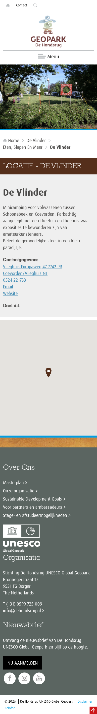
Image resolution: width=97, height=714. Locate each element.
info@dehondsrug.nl (22, 610)
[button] (48, 372)
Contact (21, 5)
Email (8, 286)
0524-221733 (14, 280)
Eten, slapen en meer (23, 147)
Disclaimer (85, 701)
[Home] (8, 5)
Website (10, 293)
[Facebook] (10, 678)
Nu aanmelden (22, 663)
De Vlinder (36, 140)
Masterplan (13, 482)
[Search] (35, 5)
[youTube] (39, 678)
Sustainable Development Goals (32, 499)
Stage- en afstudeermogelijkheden (35, 515)
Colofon (10, 708)
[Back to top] (93, 710)
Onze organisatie (18, 490)
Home (13, 140)
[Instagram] (24, 678)
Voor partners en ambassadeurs (32, 507)
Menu (53, 56)
